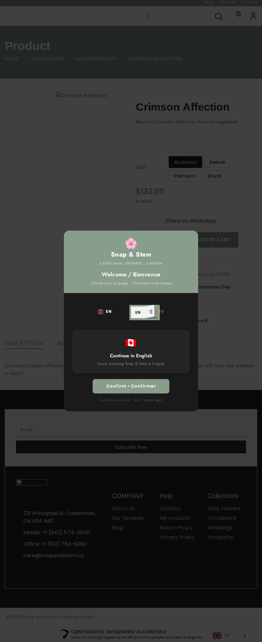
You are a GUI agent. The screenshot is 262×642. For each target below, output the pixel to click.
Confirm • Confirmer (131, 386)
